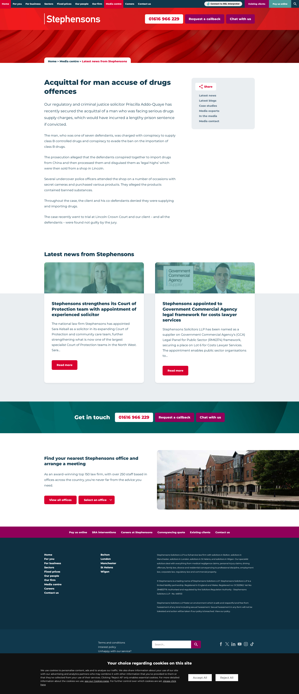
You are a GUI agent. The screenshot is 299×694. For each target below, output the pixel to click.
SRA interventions (104, 532)
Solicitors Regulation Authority (217, 589)
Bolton (105, 554)
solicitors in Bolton (221, 555)
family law (171, 567)
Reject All (226, 677)
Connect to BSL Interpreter (225, 4)
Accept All (200, 677)
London (106, 558)
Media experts (209, 110)
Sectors (48, 3)
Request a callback (205, 19)
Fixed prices (64, 3)
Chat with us (240, 19)
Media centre (113, 3)
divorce (181, 567)
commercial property (205, 572)
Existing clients (256, 4)
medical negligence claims (205, 563)
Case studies (208, 105)
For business (33, 3)
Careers (129, 3)
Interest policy (107, 647)
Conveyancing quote (171, 532)
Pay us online (280, 4)
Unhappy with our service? (114, 651)
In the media (208, 116)
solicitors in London (179, 559)
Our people (81, 3)
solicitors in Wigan (225, 559)
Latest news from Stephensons (104, 61)
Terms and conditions (111, 642)
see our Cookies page (97, 681)
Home (5, 3)
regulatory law (183, 572)
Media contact (209, 121)
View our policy (222, 611)
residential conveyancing (202, 567)
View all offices (60, 500)
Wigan (105, 571)
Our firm (97, 3)
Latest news (207, 95)
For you (17, 3)
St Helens (107, 567)
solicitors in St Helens (200, 559)
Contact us (144, 3)
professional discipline (228, 567)
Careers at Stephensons (136, 532)
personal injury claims (231, 563)
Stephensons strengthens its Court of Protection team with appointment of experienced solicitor (94, 309)
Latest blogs (207, 100)
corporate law (168, 572)
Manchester (108, 563)
